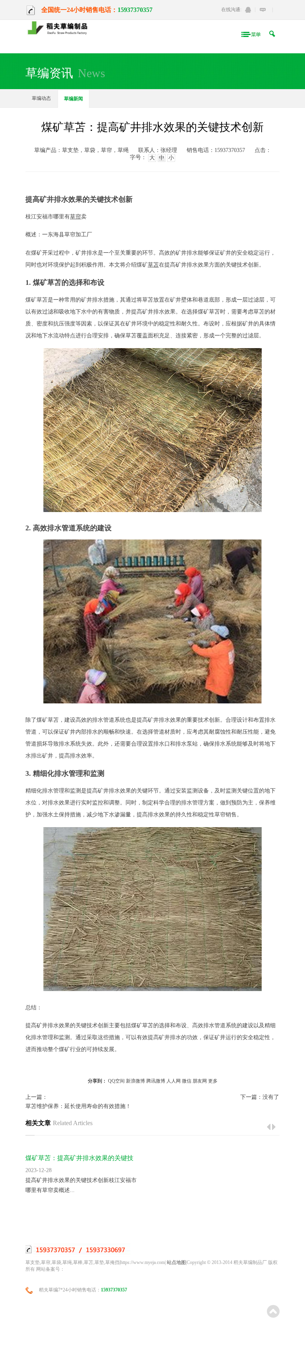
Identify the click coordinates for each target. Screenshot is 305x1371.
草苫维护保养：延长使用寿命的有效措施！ (78, 1106)
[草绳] (60, 28)
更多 (213, 1081)
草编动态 (41, 98)
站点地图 (176, 1262)
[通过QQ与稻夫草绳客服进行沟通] (248, 10)
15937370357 (135, 9)
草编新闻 (73, 98)
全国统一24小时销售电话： (79, 9)
